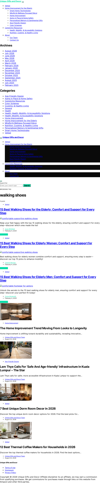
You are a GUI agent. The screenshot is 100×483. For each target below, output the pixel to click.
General (8, 108)
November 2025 (12, 73)
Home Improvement (17, 15)
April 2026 (10, 60)
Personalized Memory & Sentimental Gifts (26, 20)
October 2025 (11, 75)
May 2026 (9, 58)
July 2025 (9, 82)
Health (8, 111)
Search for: (3, 183)
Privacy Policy (10, 472)
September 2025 (12, 78)
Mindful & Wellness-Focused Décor (23, 13)
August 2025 (11, 80)
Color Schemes (16, 25)
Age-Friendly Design (18, 23)
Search (27, 185)
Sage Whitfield (10, 229)
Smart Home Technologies (20, 11)
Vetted (7, 6)
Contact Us (14, 40)
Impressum (9, 470)
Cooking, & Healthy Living (17, 106)
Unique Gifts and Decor (10, 1)
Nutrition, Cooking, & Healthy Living (24, 33)
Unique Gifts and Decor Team (15, 337)
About (7, 35)
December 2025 (12, 70)
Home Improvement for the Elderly (18, 8)
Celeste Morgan (10, 263)
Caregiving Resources (13, 28)
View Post (4, 234)
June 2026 (10, 56)
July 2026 (9, 53)
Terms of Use (10, 468)
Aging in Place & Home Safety (22, 18)
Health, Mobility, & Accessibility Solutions (26, 30)
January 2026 (11, 68)
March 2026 (10, 63)
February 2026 (11, 65)
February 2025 (11, 85)
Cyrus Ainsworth (10, 296)
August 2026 (11, 51)
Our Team (14, 38)
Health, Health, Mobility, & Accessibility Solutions (27, 113)
